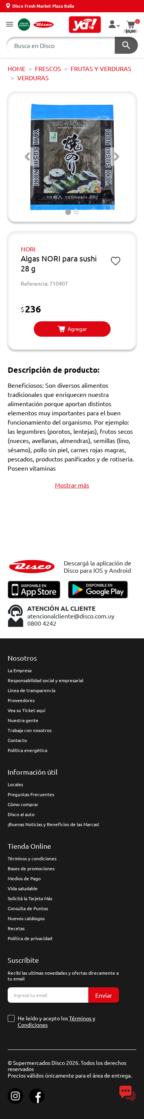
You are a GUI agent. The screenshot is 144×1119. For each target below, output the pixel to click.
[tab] (68, 212)
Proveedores (21, 700)
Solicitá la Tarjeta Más (30, 898)
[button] (9, 25)
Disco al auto (21, 814)
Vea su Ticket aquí (26, 710)
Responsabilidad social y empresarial (45, 680)
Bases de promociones (31, 868)
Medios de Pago (24, 878)
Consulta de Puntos (28, 908)
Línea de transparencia (31, 690)
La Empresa (19, 670)
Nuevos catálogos (26, 918)
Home (16, 68)
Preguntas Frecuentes (31, 794)
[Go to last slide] (27, 156)
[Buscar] (126, 45)
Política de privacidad (30, 938)
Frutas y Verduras (101, 68)
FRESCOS (48, 68)
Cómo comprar (23, 804)
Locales (15, 784)
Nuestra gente (23, 720)
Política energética (27, 750)
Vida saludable (23, 888)
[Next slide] (117, 156)
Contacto (17, 740)
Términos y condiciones (32, 858)
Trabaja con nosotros (29, 730)
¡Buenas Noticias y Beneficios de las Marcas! (53, 824)
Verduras (33, 77)
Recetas (16, 928)
